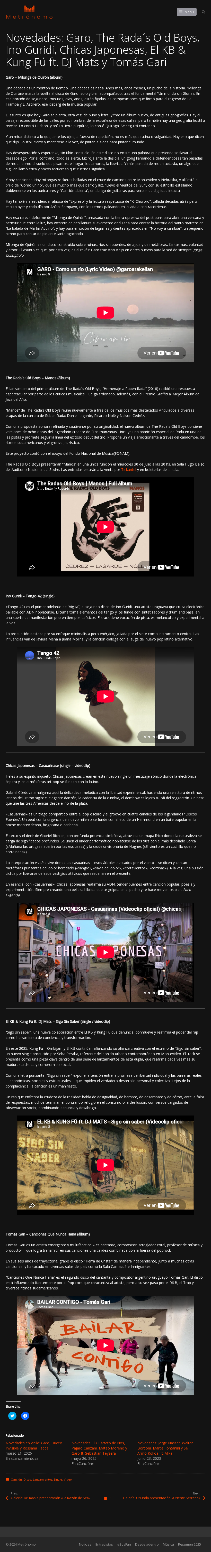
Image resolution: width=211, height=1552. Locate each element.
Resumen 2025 (189, 1544)
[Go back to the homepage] (29, 12)
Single (58, 1479)
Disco (27, 1479)
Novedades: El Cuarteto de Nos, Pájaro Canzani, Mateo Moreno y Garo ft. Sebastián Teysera (99, 1448)
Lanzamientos (42, 1479)
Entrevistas (104, 1544)
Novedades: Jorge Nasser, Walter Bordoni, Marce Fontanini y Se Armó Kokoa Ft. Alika (165, 1448)
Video (68, 1479)
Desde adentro (147, 1544)
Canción (16, 1479)
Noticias (85, 1544)
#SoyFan (124, 1544)
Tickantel (128, 469)
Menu (189, 12)
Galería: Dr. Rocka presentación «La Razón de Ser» (50, 1497)
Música (168, 1544)
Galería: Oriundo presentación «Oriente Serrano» (161, 1497)
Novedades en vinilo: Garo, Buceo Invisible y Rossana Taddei (34, 1446)
